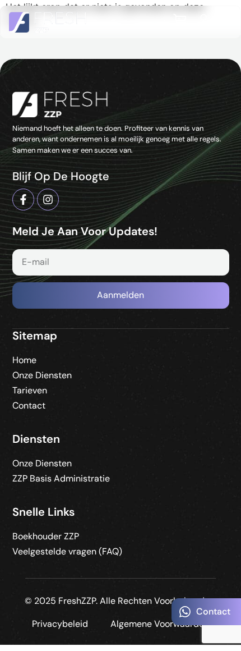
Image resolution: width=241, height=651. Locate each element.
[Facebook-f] (23, 199)
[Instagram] (48, 199)
